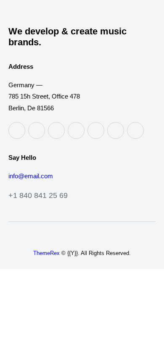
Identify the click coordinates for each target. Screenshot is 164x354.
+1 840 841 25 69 (38, 195)
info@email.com (30, 176)
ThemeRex (46, 253)
